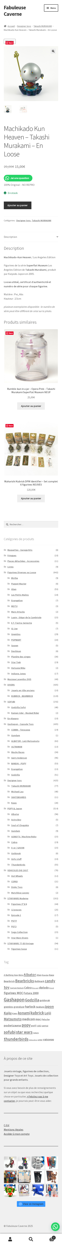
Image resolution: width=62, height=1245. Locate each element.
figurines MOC (13, 993)
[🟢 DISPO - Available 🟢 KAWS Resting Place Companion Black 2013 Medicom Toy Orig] (24, 1162)
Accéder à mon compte (17, 1134)
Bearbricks (24, 980)
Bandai (45, 975)
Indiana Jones (18, 673)
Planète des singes (21, 656)
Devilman (16, 651)
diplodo (44, 987)
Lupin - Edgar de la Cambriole (26, 617)
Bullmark (39, 981)
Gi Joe (14, 628)
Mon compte (10, 1239)
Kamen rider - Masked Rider (25, 712)
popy (26, 1025)
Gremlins (16, 634)
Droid (51, 988)
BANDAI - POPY (18, 763)
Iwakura (40, 1006)
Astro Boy (16, 819)
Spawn (14, 645)
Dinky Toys (16, 887)
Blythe (14, 578)
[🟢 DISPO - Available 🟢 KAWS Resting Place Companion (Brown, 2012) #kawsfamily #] (10, 1162)
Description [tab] (10, 236)
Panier (47, 1236)
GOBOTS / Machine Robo (23, 836)
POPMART (16, 639)
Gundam (15, 735)
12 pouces (16, 909)
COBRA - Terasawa (20, 729)
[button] (53, 51)
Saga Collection (19, 932)
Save (11, 43)
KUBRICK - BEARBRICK (22, 696)
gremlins (8, 1006)
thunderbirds (16, 1039)
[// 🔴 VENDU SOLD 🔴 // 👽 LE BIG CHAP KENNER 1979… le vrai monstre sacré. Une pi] (51, 1162)
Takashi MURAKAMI (43, 26)
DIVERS (11, 684)
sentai (45, 1025)
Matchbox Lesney (20, 892)
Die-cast (35, 988)
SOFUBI (11, 701)
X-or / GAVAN (17, 847)
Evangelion (17, 600)
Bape (51, 975)
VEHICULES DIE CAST (17, 870)
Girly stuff (16, 859)
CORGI (14, 881)
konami (24, 1012)
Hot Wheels (17, 875)
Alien (13, 589)
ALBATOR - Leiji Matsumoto (25, 741)
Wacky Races (17, 752)
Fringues (11, 555)
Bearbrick (9, 981)
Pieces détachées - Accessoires (23, 561)
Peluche (45, 1019)
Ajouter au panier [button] (31, 406)
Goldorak (16, 853)
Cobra (14, 842)
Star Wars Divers (19, 937)
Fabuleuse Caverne (15, 10)
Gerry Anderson (19, 757)
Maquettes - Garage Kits (19, 549)
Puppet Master (18, 583)
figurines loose (19, 948)
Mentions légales (13, 1129)
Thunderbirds (18, 864)
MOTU (14, 606)
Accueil (11, 26)
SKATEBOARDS (18, 797)
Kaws (14, 802)
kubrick (37, 1012)
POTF (14, 920)
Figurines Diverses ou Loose (21, 572)
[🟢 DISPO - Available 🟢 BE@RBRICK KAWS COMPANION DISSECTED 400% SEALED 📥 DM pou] (38, 1176)
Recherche (31, 1239)
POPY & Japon (14, 808)
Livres (10, 566)
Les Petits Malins (20, 594)
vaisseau (48, 1039)
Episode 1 (16, 915)
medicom (28, 1019)
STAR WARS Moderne (17, 898)
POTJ (14, 926)
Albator (15, 814)
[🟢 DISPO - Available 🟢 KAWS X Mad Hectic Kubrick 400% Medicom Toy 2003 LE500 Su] (38, 1162)
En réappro (13, 718)
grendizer (19, 1006)
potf (33, 1025)
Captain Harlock (17, 988)
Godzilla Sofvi (18, 707)
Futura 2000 (31, 993)
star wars (24, 1032)
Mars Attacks (18, 611)
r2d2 (39, 1025)
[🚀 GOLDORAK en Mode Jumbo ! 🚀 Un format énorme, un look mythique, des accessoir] (10, 1176)
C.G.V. (6, 1125)
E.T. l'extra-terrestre (21, 622)
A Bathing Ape (11, 975)
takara (36, 1032)
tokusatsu (33, 1040)
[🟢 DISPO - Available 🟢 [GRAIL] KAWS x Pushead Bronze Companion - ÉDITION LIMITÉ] (51, 1176)
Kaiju (8, 1013)
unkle (40, 1039)
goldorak (45, 1000)
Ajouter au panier (17, 205)
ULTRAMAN (16, 746)
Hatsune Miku (18, 667)
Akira (20, 975)
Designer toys (24, 26)
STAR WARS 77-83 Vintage (20, 943)
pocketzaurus (12, 1025)
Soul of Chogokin (20, 825)
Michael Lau (17, 791)
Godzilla (15, 774)
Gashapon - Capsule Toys (20, 724)
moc (38, 1019)
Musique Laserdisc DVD (19, 679)
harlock (30, 1007)
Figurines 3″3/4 (19, 904)
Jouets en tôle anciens (23, 690)
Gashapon (14, 999)
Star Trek (16, 662)
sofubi (10, 1032)
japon (49, 1006)
